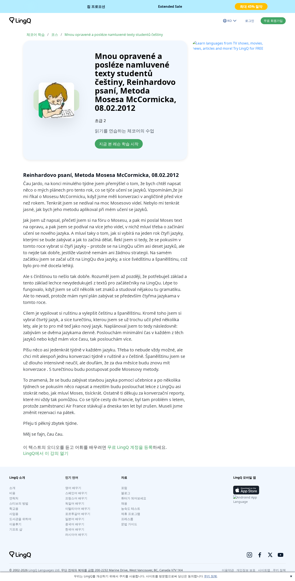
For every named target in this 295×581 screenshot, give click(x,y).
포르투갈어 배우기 (77, 514)
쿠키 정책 (210, 576)
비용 (12, 493)
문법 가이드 (129, 524)
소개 (12, 488)
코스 (54, 34)
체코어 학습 (36, 34)
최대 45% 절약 (251, 6)
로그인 (249, 21)
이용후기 (15, 524)
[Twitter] (270, 555)
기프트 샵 (15, 529)
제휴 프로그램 (130, 514)
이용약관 (228, 570)
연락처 (13, 498)
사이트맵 (264, 570)
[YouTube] (280, 555)
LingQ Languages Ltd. (44, 570)
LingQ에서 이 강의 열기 (45, 453)
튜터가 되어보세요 (133, 498)
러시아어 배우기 (76, 534)
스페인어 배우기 (76, 493)
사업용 (13, 514)
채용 (124, 503)
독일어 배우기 (74, 503)
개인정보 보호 (245, 570)
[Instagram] (249, 555)
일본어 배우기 (74, 519)
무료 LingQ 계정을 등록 (130, 447)
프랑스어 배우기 (76, 498)
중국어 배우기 (74, 524)
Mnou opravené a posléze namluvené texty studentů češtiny (114, 34)
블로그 (125, 493)
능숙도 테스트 (130, 508)
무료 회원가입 (273, 21)
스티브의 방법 (18, 503)
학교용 (13, 508)
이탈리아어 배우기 (77, 508)
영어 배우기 (73, 488)
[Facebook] (260, 555)
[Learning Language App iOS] (246, 490)
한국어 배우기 (74, 529)
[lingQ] (20, 20)
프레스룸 (127, 519)
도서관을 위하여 (20, 519)
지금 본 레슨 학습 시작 (118, 143)
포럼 (124, 488)
